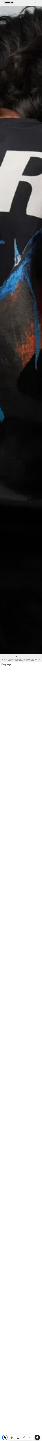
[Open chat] (37, 1437)
